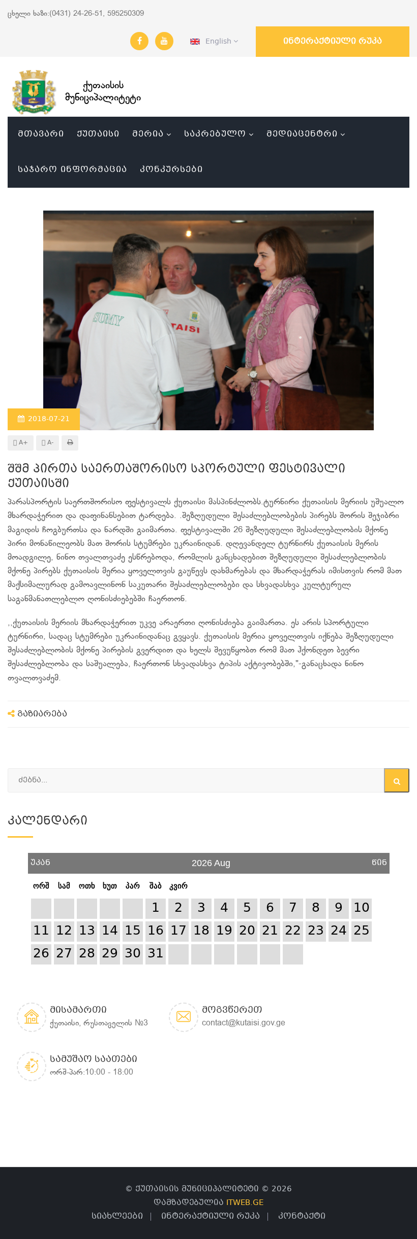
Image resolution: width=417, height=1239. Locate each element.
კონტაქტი (301, 1216)
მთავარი (41, 134)
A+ (22, 443)
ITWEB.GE (244, 1203)
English (216, 42)
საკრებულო (215, 134)
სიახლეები (117, 1216)
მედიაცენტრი (302, 134)
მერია (148, 134)
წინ (379, 859)
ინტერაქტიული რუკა (332, 41)
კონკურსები (171, 169)
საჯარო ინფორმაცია (72, 169)
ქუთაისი (98, 134)
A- (49, 443)
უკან (40, 859)
